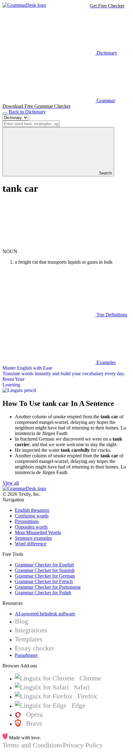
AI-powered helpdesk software (45, 613)
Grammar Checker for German (45, 575)
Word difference (30, 543)
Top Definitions (111, 314)
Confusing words (32, 515)
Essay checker (34, 648)
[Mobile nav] (4, 113)
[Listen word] (48, 245)
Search (105, 173)
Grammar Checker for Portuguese (48, 587)
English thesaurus (32, 510)
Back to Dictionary (27, 111)
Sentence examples (33, 538)
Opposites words (31, 527)
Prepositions (27, 521)
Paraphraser (26, 655)
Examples (105, 362)
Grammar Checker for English (44, 564)
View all (10, 483)
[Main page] (24, 5)
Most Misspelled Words (38, 532)
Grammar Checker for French (44, 581)
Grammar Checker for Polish (43, 592)
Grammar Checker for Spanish (45, 570)
